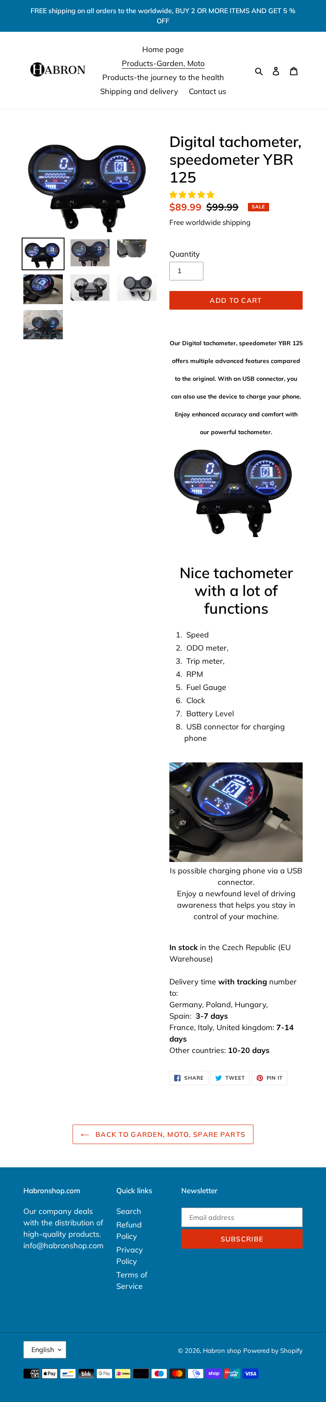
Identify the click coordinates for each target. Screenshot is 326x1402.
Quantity (184, 254)
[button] (192, 194)
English (42, 1349)
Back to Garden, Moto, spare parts (169, 1134)
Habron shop (222, 1351)
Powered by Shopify (273, 1351)
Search (128, 1211)
